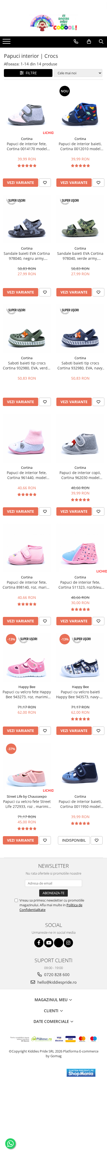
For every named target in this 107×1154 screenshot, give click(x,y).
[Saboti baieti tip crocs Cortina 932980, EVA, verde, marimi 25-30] (27, 328)
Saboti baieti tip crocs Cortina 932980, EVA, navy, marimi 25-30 (80, 365)
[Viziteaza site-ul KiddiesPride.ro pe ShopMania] (81, 1073)
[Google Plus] (58, 942)
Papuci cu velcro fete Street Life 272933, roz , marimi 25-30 (27, 804)
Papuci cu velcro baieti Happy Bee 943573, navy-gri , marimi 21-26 (80, 694)
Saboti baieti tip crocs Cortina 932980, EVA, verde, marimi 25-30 (27, 365)
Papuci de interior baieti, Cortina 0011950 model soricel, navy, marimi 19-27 (80, 804)
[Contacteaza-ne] (76, 41)
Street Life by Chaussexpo (27, 796)
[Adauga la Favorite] (45, 182)
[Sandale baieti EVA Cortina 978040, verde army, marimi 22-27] (80, 219)
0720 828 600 (56, 974)
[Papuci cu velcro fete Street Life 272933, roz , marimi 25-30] (27, 767)
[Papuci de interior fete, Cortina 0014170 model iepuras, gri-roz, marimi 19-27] (27, 109)
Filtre (30, 72)
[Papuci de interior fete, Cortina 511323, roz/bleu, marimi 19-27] (80, 547)
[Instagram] (68, 942)
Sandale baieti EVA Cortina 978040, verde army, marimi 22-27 (80, 256)
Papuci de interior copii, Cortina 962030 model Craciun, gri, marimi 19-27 (80, 475)
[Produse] (7, 43)
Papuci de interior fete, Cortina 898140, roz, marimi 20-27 (27, 585)
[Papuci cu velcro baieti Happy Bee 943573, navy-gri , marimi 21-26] (80, 657)
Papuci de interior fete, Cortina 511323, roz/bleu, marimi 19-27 (80, 585)
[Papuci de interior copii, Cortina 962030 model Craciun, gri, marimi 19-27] (80, 438)
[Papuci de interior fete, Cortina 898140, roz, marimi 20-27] (27, 547)
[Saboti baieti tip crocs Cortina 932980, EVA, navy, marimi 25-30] (80, 328)
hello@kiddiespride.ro (56, 982)
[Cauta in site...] (101, 41)
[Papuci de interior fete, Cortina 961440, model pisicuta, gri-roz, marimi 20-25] (27, 438)
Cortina (26, 138)
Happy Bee (26, 686)
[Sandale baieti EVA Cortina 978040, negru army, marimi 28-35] (27, 219)
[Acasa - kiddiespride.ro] (53, 23)
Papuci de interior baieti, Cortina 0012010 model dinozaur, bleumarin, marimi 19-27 (80, 146)
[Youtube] (48, 942)
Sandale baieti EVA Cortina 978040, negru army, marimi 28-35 (27, 256)
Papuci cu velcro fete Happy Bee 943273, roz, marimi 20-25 (27, 694)
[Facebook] (38, 942)
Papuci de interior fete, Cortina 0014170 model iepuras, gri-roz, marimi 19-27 (27, 146)
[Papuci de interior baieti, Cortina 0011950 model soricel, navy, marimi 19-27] (80, 767)
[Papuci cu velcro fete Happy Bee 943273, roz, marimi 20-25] (27, 657)
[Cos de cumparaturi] (89, 41)
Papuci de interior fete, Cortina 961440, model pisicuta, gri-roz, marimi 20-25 (27, 475)
